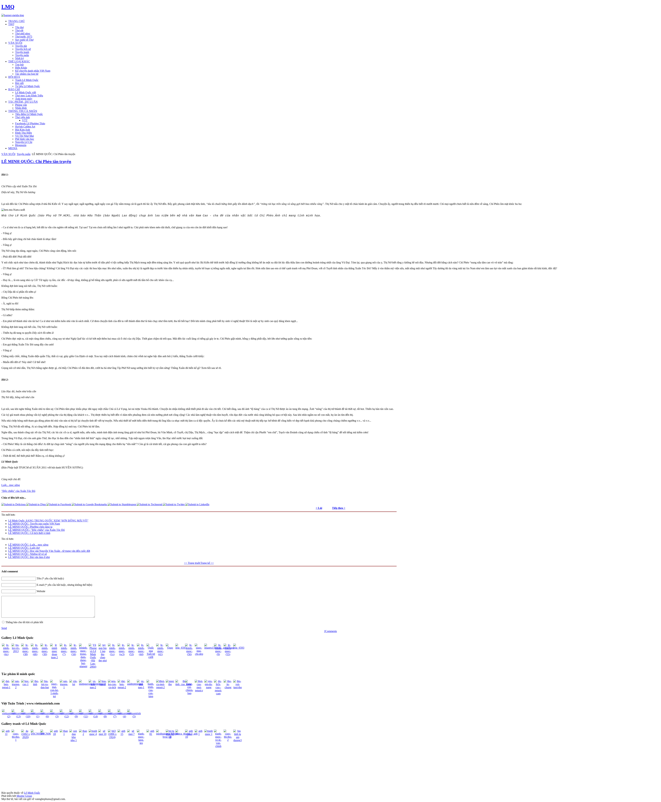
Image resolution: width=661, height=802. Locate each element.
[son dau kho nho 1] (73, 740)
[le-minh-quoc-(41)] (160, 654)
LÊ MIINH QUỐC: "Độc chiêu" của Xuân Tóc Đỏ (36, 529)
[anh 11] (6, 734)
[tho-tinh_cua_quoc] (183, 684)
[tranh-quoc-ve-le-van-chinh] (218, 746)
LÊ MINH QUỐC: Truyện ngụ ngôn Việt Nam (34, 523)
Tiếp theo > (338, 508)
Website (41, 591)
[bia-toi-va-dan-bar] (44, 687)
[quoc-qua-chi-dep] (199, 653)
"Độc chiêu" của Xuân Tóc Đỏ (18, 490)
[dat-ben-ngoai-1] (6, 687)
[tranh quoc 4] (93, 734)
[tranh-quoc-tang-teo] (141, 743)
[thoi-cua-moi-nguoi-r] (199, 690)
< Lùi (319, 508)
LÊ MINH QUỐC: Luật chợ (24, 547)
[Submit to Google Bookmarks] (90, 504)
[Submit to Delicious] (13, 504)
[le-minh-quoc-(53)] (131, 654)
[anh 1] (199, 734)
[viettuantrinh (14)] (95, 716)
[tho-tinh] (35, 684)
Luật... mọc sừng (10, 485)
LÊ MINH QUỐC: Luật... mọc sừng (28, 544)
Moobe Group (24, 795)
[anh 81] (150, 734)
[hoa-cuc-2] (102, 684)
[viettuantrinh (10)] (28, 716)
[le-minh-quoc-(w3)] (122, 654)
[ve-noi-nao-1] (141, 687)
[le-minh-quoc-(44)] (141, 654)
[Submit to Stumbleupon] (122, 504)
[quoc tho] (170, 684)
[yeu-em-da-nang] (208, 687)
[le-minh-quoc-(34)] (73, 654)
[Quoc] (170, 647)
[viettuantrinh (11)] (86, 716)
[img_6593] (180, 647)
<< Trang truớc (192, 562)
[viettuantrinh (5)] (134, 716)
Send (4, 628)
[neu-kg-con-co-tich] (112, 687)
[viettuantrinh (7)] (115, 716)
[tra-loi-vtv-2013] (16, 651)
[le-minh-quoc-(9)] (218, 654)
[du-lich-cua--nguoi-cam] (218, 693)
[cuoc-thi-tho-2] (228, 739)
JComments (330, 631)
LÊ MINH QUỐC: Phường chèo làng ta (30, 526)
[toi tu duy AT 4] (170, 737)
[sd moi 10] (102, 734)
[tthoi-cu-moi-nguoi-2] (160, 687)
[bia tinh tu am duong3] (237, 740)
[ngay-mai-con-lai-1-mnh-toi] (54, 696)
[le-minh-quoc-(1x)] (112, 654)
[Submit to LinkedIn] (197, 504)
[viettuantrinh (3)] (57, 716)
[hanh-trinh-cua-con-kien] (150, 696)
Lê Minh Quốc (32, 792)
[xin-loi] (73, 684)
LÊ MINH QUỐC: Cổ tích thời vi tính (29, 533)
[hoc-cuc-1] (25, 684)
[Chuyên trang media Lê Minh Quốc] (12, 15)
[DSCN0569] (37, 733)
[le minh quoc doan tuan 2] (54, 657)
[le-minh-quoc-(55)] (228, 654)
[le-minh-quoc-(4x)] (6, 654)
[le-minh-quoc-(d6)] (35, 654)
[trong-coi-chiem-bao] (189, 693)
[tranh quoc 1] (208, 734)
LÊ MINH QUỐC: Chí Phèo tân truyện (36, 161)
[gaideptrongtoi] (135, 683)
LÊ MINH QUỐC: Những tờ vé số (27, 554)
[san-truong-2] (16, 687)
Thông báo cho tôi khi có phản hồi (24, 622)
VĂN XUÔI (8, 154)
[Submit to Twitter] (174, 504)
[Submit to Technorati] (150, 504)
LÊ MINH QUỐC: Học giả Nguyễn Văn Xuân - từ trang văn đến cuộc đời (49, 550)
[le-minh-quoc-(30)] (44, 654)
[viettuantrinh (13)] (18, 716)
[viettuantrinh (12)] (66, 716)
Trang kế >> (207, 562)
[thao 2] (83, 734)
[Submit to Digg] (36, 504)
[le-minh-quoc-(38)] (25, 654)
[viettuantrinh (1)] (37, 716)
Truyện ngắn (23, 154)
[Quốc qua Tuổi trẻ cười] (150, 657)
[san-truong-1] (64, 687)
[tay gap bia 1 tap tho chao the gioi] (102, 660)
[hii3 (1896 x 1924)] (112, 737)
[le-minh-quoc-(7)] (64, 654)
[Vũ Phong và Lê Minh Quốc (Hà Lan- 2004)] (93, 666)
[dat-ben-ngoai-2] (122, 687)
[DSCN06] (45, 733)
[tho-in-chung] (228, 687)
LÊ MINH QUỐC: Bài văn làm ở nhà (29, 557)
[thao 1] (64, 734)
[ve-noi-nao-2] (93, 687)
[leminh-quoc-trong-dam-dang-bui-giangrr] (83, 666)
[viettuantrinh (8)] (105, 716)
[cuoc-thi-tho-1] (16, 739)
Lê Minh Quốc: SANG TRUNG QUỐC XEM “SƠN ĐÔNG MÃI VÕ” (48, 520)
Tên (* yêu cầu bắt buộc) (50, 578)
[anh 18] (54, 734)
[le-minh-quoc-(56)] (189, 654)
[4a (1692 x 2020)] (25, 737)
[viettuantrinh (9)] (76, 716)
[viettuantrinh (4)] (124, 716)
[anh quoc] (189, 734)
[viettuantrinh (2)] (8, 716)
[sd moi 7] (131, 734)
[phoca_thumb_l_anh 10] (186, 736)
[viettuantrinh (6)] (47, 716)
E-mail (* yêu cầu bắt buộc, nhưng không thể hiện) (64, 584)
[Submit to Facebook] (59, 504)
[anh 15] (122, 734)
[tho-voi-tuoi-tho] (237, 687)
